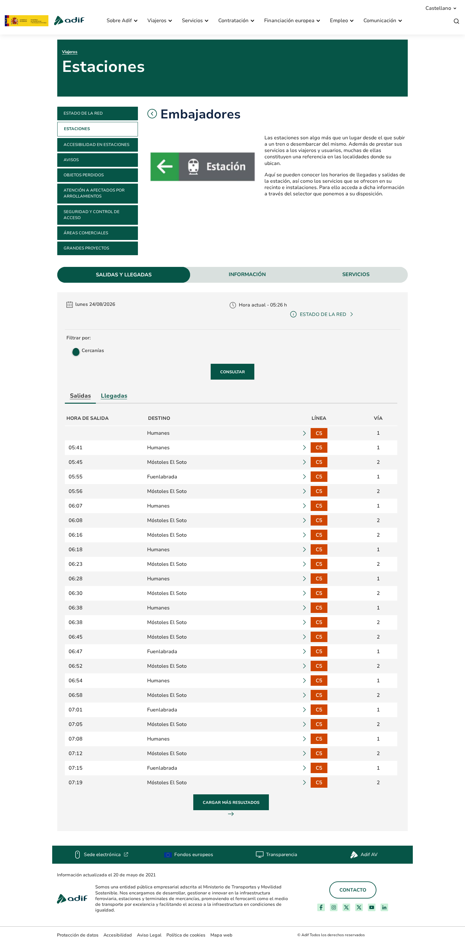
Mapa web (221, 935)
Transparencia (281, 854)
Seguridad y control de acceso (92, 215)
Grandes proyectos (86, 248)
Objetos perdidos (84, 175)
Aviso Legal (149, 935)
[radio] (75, 350)
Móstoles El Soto (167, 462)
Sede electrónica (106, 854)
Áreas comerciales (86, 233)
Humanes (158, 433)
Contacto (352, 890)
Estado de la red (83, 113)
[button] (152, 113)
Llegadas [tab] (114, 396)
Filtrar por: (78, 338)
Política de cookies (185, 935)
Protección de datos (77, 935)
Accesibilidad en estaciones (96, 145)
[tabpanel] (232, 561)
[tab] (123, 275)
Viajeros (70, 52)
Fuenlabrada (162, 477)
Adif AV (369, 854)
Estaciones (77, 129)
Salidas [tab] (80, 396)
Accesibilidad (117, 935)
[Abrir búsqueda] (456, 21)
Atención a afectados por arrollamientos (94, 193)
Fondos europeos (193, 854)
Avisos (71, 160)
